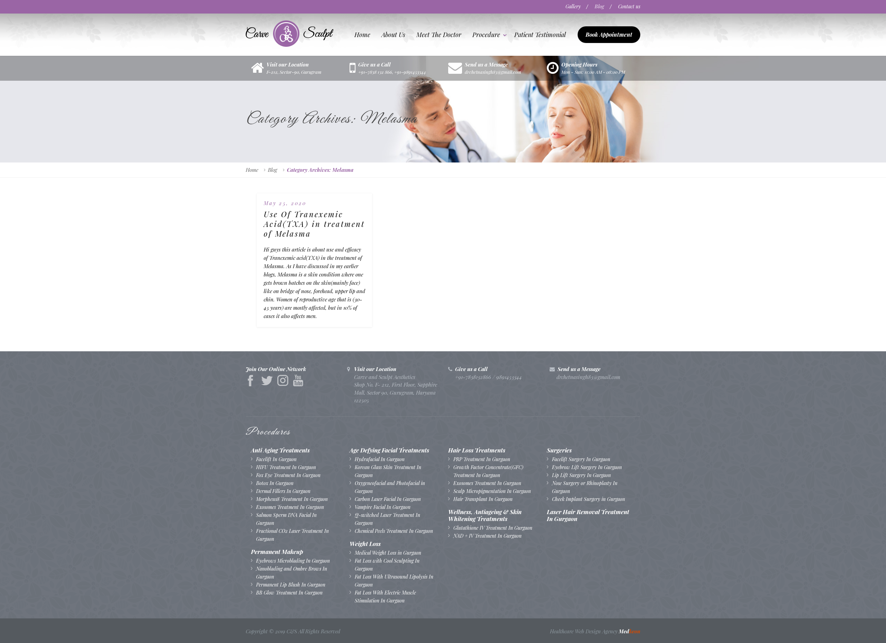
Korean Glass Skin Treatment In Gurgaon (388, 471)
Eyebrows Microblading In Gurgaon (293, 560)
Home (362, 34)
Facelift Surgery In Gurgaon (581, 459)
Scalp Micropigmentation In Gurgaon (492, 491)
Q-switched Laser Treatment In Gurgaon (387, 519)
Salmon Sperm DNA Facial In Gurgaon (286, 519)
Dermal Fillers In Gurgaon (283, 491)
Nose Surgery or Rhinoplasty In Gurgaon (584, 487)
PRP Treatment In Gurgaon (481, 459)
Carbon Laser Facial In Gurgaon (388, 499)
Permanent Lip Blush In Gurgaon (290, 584)
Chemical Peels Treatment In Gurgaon (394, 531)
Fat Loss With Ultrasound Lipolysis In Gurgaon (394, 580)
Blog (599, 6)
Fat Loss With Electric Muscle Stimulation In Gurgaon (385, 596)
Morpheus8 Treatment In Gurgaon (292, 499)
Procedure (486, 34)
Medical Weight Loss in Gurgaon (388, 552)
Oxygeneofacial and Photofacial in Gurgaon (390, 487)
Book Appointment (609, 34)
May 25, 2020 (285, 203)
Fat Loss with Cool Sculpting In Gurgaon (387, 564)
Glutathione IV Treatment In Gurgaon (492, 528)
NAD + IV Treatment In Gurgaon (487, 535)
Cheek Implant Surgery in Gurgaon (588, 499)
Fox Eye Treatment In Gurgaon (288, 475)
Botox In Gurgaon (274, 483)
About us (393, 34)
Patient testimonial (540, 34)
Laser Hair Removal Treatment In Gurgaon (588, 515)
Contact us (629, 6)
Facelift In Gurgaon (276, 459)
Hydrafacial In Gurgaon (380, 459)
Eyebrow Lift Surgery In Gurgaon (587, 467)
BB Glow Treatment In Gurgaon (289, 592)
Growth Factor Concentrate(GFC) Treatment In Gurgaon (488, 471)
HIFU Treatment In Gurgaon (286, 467)
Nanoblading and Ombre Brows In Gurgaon (291, 572)
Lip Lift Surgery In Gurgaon (581, 475)
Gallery (573, 6)
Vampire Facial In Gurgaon (382, 507)
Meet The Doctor (438, 34)
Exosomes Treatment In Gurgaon (290, 507)
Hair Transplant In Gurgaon (483, 499)
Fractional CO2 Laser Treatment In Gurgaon (292, 535)
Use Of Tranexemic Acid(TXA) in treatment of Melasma (314, 224)
